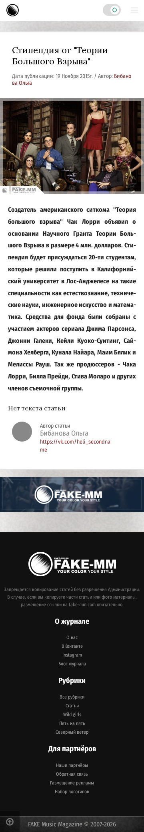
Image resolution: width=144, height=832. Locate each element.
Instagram (72, 655)
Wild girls (72, 714)
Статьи (72, 706)
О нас (72, 637)
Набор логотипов (72, 791)
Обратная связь (72, 774)
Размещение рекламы (72, 783)
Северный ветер (72, 732)
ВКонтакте (72, 646)
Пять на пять (72, 723)
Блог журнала (72, 664)
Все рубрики (72, 697)
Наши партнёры (72, 765)
